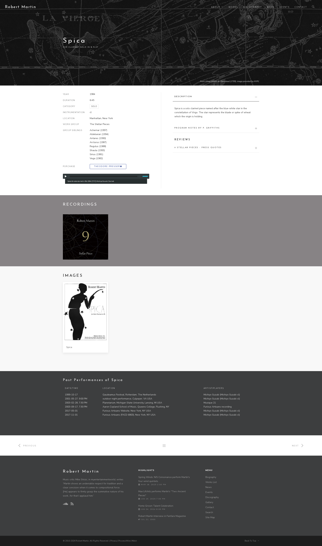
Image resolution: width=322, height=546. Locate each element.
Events (284, 7)
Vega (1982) (96, 158)
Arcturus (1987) (98, 142)
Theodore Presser (107, 166)
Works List (211, 482)
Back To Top (251, 540)
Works (233, 7)
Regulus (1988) (98, 146)
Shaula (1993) (97, 150)
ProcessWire (124, 540)
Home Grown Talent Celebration (155, 505)
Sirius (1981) (96, 154)
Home (65, 17)
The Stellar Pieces (100, 124)
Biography (210, 477)
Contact (300, 7)
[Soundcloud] (65, 504)
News (271, 7)
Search (209, 512)
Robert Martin (20, 7)
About (215, 7)
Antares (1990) (98, 138)
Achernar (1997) (98, 130)
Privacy (113, 540)
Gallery (209, 502)
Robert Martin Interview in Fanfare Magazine (162, 516)
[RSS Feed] (72, 504)
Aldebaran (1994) (99, 134)
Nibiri (134, 540)
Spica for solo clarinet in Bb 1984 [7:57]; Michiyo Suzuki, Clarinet (91, 181)
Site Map (210, 517)
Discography (252, 7)
